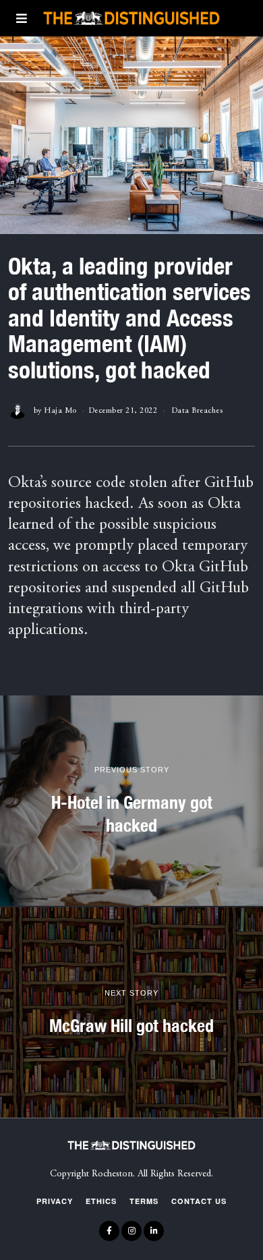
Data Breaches (197, 411)
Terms (143, 1201)
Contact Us (199, 1201)
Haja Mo (60, 411)
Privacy (54, 1201)
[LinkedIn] (154, 1231)
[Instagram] (131, 1231)
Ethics (101, 1201)
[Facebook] (109, 1231)
